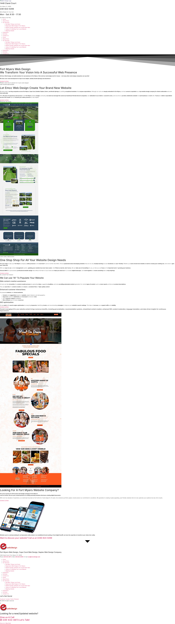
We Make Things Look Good (12, 24)
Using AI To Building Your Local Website (15, 29)
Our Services (6, 22)
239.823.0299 (19, 556)
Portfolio (5, 34)
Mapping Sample (9, 30)
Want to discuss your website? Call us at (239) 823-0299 (26, 538)
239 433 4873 (7, 556)
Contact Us (6, 35)
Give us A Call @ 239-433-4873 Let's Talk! (15, 618)
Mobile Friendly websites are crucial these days (17, 27)
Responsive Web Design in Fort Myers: (15, 25)
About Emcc (6, 21)
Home (4, 19)
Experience (5, 32)
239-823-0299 (7, 9)
